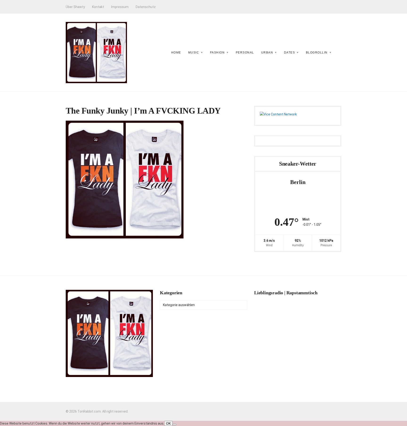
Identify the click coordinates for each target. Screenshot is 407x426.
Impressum (120, 7)
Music (193, 52)
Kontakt (98, 7)
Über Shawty (75, 7)
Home (176, 52)
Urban (267, 52)
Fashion (217, 52)
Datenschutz (146, 7)
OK (168, 423)
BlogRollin (317, 52)
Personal (245, 52)
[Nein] (174, 424)
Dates (289, 52)
